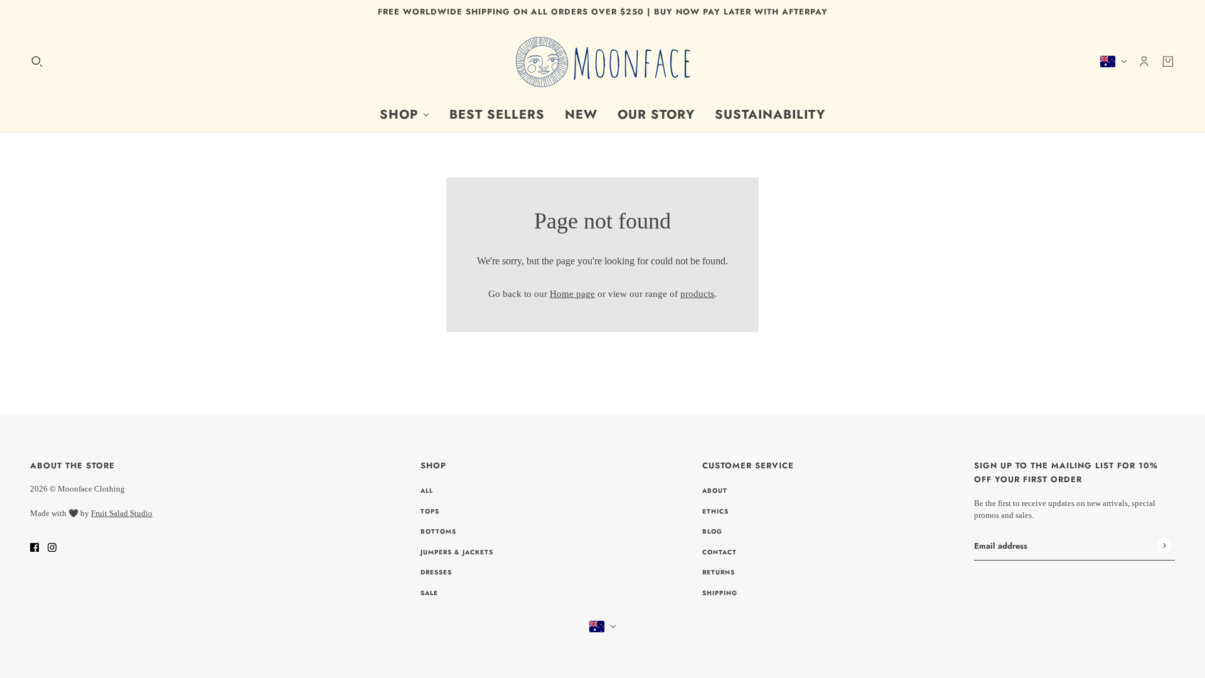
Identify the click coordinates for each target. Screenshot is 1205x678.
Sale (429, 593)
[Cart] (1168, 61)
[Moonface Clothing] (602, 61)
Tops (429, 511)
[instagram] (52, 547)
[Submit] (1163, 545)
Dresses (436, 572)
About (714, 490)
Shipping (719, 593)
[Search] (37, 61)
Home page (572, 294)
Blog (712, 531)
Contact (719, 552)
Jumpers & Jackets (456, 552)
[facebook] (34, 547)
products (697, 294)
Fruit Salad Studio (122, 513)
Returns (718, 572)
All (426, 490)
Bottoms (438, 531)
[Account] (1144, 61)
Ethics (715, 511)
